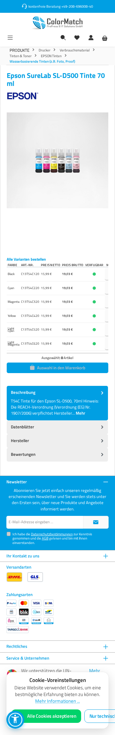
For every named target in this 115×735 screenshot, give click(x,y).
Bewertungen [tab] (23, 454)
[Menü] (10, 38)
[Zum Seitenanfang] (96, 522)
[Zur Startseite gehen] (57, 23)
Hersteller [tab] (20, 440)
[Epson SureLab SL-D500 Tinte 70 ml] (57, 160)
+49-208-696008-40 (77, 6)
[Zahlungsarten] (30, 616)
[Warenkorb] (105, 38)
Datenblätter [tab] (22, 427)
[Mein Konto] (91, 38)
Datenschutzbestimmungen (52, 534)
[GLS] (35, 577)
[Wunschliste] (77, 38)
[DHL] (14, 577)
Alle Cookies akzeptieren (51, 716)
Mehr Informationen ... (57, 701)
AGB (45, 538)
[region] (57, 176)
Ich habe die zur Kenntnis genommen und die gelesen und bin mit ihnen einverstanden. (52, 538)
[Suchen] (63, 38)
